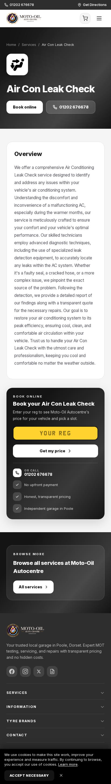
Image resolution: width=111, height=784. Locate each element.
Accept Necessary (29, 775)
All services (30, 587)
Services (29, 45)
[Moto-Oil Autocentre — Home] (23, 18)
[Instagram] (25, 671)
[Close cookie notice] (61, 775)
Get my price (52, 451)
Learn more (68, 764)
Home (11, 45)
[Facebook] (11, 671)
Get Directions (95, 4)
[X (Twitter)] (38, 671)
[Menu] (99, 18)
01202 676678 (22, 4)
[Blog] (52, 671)
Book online (24, 107)
